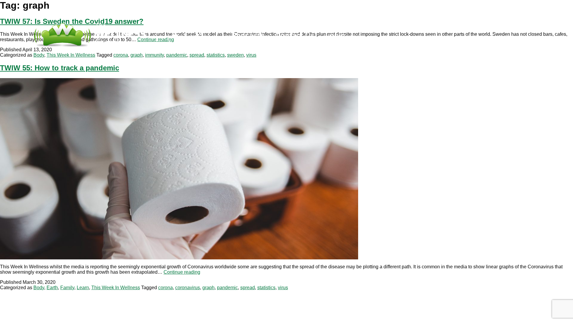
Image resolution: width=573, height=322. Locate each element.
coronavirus (187, 287)
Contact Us (295, 35)
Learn (83, 287)
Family (67, 287)
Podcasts (248, 35)
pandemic (176, 55)
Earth (52, 287)
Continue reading (182, 272)
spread (197, 55)
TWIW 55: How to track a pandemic (59, 68)
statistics (216, 55)
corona (120, 55)
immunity (154, 55)
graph (136, 55)
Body (38, 55)
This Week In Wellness (71, 55)
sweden (235, 55)
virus (251, 55)
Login (335, 35)
